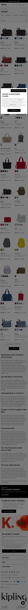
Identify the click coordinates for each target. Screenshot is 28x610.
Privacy (19, 99)
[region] (14, 101)
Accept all (14, 110)
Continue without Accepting (18, 90)
